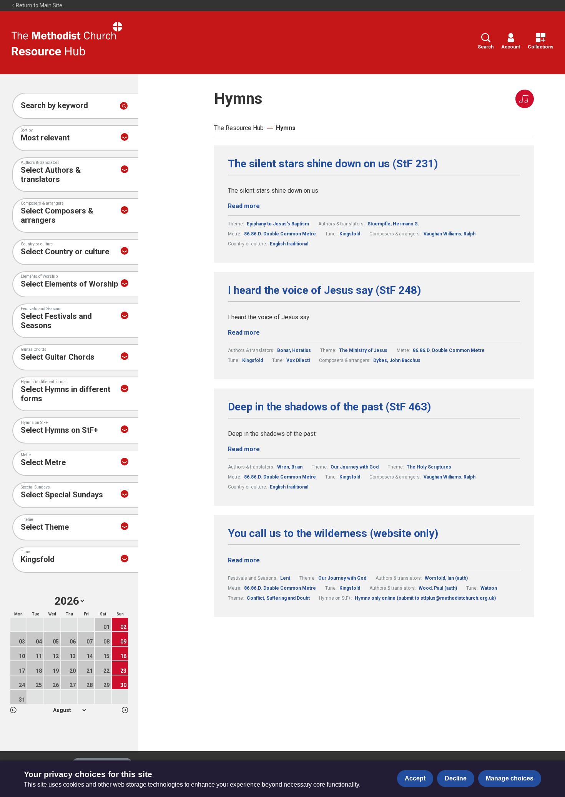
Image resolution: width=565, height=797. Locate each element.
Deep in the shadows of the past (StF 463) (329, 407)
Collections (540, 47)
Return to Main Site (38, 5)
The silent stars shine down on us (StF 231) (333, 164)
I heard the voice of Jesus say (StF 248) (324, 290)
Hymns (286, 128)
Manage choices (509, 778)
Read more (244, 206)
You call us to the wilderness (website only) (333, 533)
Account (510, 47)
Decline (456, 778)
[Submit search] (124, 106)
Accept (415, 778)
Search (486, 47)
